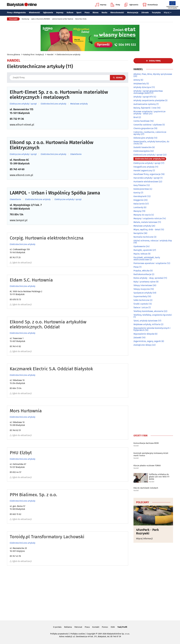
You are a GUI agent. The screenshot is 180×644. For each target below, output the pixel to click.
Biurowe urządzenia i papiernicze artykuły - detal (149, 112)
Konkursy (25, 19)
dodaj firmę (155, 61)
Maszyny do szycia (142, 215)
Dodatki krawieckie (142, 147)
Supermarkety (140, 296)
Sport (78, 12)
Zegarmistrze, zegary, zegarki (147, 341)
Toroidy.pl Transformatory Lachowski (47, 536)
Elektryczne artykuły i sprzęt (23, 104)
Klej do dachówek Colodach (145, 488)
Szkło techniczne (141, 300)
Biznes (95, 12)
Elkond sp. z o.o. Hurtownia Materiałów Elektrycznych (51, 145)
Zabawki (137, 337)
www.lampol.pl (18, 220)
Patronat (78, 627)
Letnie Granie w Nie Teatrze (62, 19)
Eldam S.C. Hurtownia (31, 280)
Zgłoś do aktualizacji (22, 262)
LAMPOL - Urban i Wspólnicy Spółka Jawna (55, 193)
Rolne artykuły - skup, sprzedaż (148, 278)
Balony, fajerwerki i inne (144, 108)
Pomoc (105, 627)
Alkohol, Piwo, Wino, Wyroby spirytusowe (152, 74)
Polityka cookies (77, 634)
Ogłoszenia (133, 5)
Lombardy (138, 207)
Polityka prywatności (59, 634)
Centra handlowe (141, 121)
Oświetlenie (76, 154)
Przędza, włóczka (141, 270)
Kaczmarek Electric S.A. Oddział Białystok (51, 368)
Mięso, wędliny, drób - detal (146, 229)
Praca (87, 12)
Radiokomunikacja (142, 274)
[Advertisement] (153, 389)
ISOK (113, 627)
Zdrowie (145, 12)
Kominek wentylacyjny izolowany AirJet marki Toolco (150, 454)
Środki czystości (141, 304)
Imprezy (103, 5)
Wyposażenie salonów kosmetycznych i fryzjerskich (152, 329)
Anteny (136, 80)
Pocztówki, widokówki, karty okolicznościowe (146, 258)
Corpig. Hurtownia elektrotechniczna (47, 238)
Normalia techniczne (143, 237)
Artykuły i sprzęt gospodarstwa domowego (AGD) (148, 92)
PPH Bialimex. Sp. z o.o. (33, 494)
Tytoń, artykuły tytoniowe (145, 320)
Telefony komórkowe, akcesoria (148, 311)
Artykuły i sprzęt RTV (143, 97)
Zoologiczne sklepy (142, 345)
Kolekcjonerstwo (141, 189)
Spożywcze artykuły (142, 293)
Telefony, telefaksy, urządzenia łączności (152, 315)
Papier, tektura (140, 254)
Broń (135, 117)
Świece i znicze (140, 307)
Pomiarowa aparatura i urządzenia (149, 263)
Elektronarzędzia (141, 151)
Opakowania (139, 246)
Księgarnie (138, 200)
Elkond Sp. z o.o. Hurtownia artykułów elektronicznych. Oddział (48, 324)
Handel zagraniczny (142, 170)
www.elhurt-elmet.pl (22, 124)
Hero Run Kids (80, 19)
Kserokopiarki (140, 196)
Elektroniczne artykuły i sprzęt (147, 154)
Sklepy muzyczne (141, 289)
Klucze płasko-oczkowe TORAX (147, 465)
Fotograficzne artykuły (143, 167)
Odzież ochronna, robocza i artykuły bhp (152, 240)
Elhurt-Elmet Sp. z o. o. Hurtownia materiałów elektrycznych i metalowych (59, 95)
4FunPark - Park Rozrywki (147, 531)
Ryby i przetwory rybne (144, 281)
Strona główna (13, 54)
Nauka (104, 12)
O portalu (57, 627)
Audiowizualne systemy (144, 104)
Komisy (136, 192)
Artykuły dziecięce (142, 87)
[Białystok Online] (22, 5)
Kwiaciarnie (139, 203)
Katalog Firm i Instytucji (33, 54)
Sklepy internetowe (142, 285)
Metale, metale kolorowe (145, 222)
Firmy (118, 5)
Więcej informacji (144, 538)
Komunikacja (153, 5)
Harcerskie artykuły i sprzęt (146, 178)
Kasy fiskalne (139, 185)
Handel (50, 54)
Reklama (68, 627)
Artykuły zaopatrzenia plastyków (148, 100)
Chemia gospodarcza (143, 128)
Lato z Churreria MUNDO (40, 19)
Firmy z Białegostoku (16, 12)
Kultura (70, 12)
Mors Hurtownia (26, 410)
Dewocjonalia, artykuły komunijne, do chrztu (151, 142)
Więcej (166, 12)
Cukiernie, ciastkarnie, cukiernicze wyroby (149, 133)
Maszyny (137, 211)
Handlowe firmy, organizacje (146, 174)
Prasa (136, 267)
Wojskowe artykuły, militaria (146, 324)
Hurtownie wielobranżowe (145, 181)
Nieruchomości (117, 12)
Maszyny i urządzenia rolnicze (147, 218)
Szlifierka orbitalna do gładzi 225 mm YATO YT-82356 (159, 476)
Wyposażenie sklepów (143, 334)
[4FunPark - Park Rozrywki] (153, 515)
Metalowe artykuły (79, 104)
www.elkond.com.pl (21, 175)
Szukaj (119, 77)
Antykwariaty (139, 83)
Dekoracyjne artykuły (143, 138)
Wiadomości (34, 12)
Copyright (91, 634)
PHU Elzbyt (21, 452)
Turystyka (156, 12)
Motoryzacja (132, 12)
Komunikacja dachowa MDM (146, 443)
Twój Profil (122, 627)
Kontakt (95, 627)
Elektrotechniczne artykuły (68, 54)
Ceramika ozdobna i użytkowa (147, 124)
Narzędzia (138, 233)
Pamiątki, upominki (142, 250)
